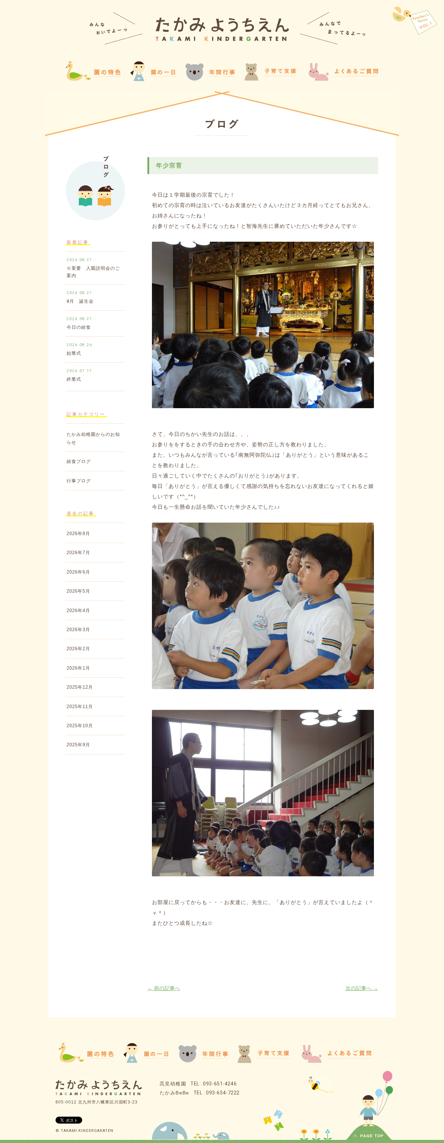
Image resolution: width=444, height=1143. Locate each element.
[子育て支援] (264, 1061)
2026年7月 (78, 552)
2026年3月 (78, 629)
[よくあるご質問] (342, 79)
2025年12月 (80, 687)
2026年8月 (78, 533)
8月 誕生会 (80, 301)
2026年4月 (78, 610)
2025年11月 (80, 706)
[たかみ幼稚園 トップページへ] (222, 39)
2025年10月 (80, 725)
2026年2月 (78, 648)
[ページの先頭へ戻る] (369, 1137)
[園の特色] (85, 1061)
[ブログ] (222, 125)
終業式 (74, 379)
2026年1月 (78, 668)
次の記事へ (361, 988)
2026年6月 (78, 572)
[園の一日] (153, 79)
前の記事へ (163, 988)
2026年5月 (78, 591)
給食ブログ (79, 461)
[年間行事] (203, 1061)
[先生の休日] (415, 21)
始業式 (74, 353)
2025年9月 (78, 744)
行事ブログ (79, 480)
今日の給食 (79, 327)
